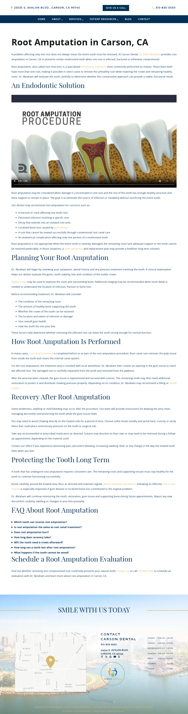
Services (75, 19)
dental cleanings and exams (119, 484)
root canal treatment (41, 353)
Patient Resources (103, 19)
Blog (128, 19)
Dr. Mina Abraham (149, 54)
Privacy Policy (99, 711)
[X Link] (107, 656)
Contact (144, 19)
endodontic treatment (93, 66)
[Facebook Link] (103, 656)
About (56, 19)
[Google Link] (111, 656)
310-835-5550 (165, 8)
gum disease (61, 227)
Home (41, 19)
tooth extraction (73, 248)
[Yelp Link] (120, 656)
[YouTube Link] (115, 656)
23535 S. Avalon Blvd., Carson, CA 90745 (46, 8)
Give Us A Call (116, 8)
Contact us (123, 571)
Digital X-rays (19, 281)
